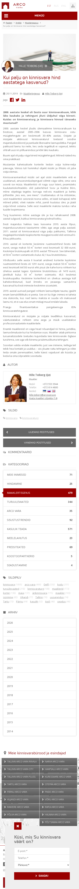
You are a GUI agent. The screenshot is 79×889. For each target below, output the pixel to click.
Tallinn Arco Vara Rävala (22, 761)
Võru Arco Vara (54, 799)
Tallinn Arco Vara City (20, 769)
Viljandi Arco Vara (17, 799)
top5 (47, 601)
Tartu (6, 601)
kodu (60, 584)
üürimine (8, 597)
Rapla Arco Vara (54, 807)
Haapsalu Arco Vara (56, 769)
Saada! (44, 876)
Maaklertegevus (32, 93)
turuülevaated (11, 588)
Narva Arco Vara (54, 761)
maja (21, 593)
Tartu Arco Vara (17, 784)
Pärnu (19, 601)
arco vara (30, 584)
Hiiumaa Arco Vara (55, 814)
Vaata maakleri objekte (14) (43, 398)
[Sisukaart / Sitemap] (73, 6)
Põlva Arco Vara (16, 814)
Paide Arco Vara (54, 791)
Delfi (46, 584)
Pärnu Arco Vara (17, 791)
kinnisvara (11, 418)
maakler (60, 593)
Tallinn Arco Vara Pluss (21, 776)
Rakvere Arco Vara (18, 807)
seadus (61, 601)
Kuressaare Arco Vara (57, 776)
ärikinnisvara (39, 593)
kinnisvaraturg (30, 418)
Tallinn (39, 597)
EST (49, 5)
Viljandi (24, 597)
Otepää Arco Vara (55, 784)
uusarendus (57, 597)
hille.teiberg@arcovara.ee (42, 395)
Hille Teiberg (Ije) (53, 93)
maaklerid (57, 588)
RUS (56, 5)
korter (6, 593)
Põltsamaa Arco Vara (57, 822)
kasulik (34, 601)
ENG (63, 5)
